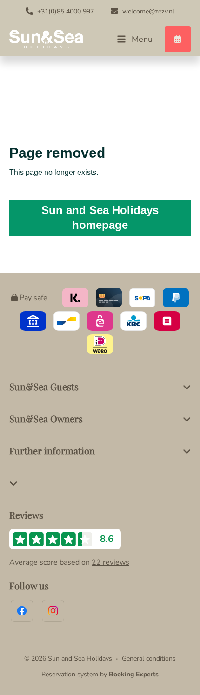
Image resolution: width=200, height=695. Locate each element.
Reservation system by (100, 674)
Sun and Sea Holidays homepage (100, 217)
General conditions (149, 658)
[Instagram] (53, 611)
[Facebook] (22, 611)
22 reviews (110, 562)
